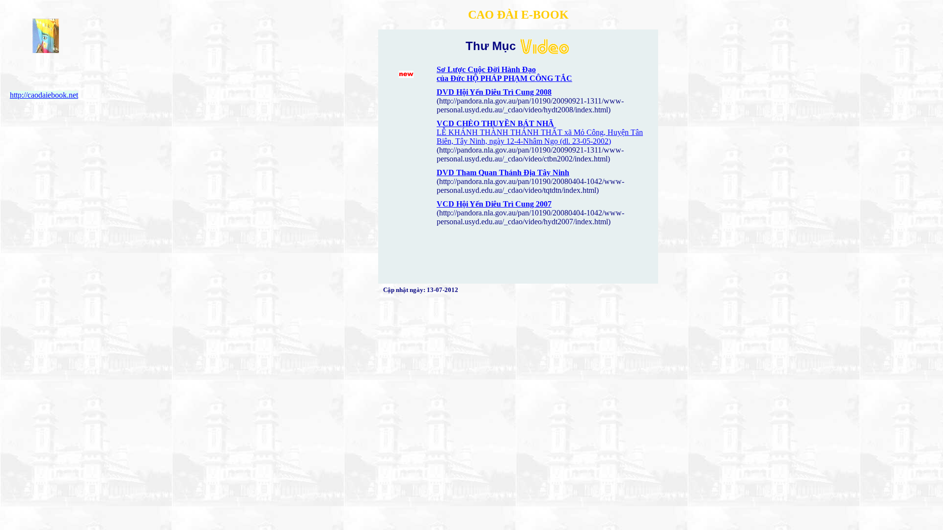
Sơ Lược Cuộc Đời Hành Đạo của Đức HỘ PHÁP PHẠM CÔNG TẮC (504, 73)
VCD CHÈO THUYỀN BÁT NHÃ (495, 123)
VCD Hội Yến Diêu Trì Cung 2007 (494, 204)
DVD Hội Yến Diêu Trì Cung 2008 (494, 92)
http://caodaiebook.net (44, 95)
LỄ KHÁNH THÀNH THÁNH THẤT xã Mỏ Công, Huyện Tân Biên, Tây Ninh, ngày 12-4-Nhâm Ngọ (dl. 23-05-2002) (540, 136)
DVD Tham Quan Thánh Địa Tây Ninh (503, 172)
